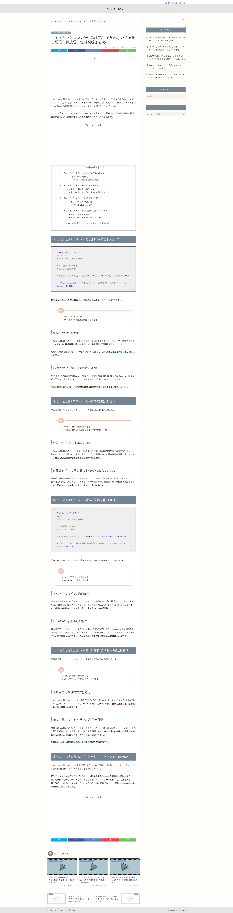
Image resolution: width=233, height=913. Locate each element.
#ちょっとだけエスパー (70, 252)
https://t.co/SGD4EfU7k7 (118, 276)
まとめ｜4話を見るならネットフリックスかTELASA (86, 223)
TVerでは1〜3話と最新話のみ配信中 (85, 180)
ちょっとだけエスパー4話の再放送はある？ (83, 185)
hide (101, 168)
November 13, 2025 (65, 286)
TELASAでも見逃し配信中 (81, 205)
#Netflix (104, 276)
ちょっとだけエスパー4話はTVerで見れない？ (84, 173)
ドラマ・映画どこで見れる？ (61, 33)
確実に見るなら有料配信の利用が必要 (86, 217)
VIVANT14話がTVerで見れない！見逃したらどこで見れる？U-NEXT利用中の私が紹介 (167, 57)
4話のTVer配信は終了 (80, 177)
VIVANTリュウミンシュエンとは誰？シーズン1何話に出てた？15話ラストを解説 (167, 48)
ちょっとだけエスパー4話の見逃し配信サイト (84, 198)
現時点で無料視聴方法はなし (82, 214)
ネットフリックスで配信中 (82, 202)
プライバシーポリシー (56, 910)
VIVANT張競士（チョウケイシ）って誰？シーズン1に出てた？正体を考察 (167, 39)
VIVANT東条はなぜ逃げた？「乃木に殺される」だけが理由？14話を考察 (167, 76)
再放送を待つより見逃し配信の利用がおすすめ (90, 192)
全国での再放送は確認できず (82, 189)
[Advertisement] (93, 77)
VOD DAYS (116, 9)
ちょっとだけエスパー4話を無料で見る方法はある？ (87, 210)
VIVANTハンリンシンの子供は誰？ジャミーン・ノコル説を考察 (167, 66)
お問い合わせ (72, 910)
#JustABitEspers (94, 276)
